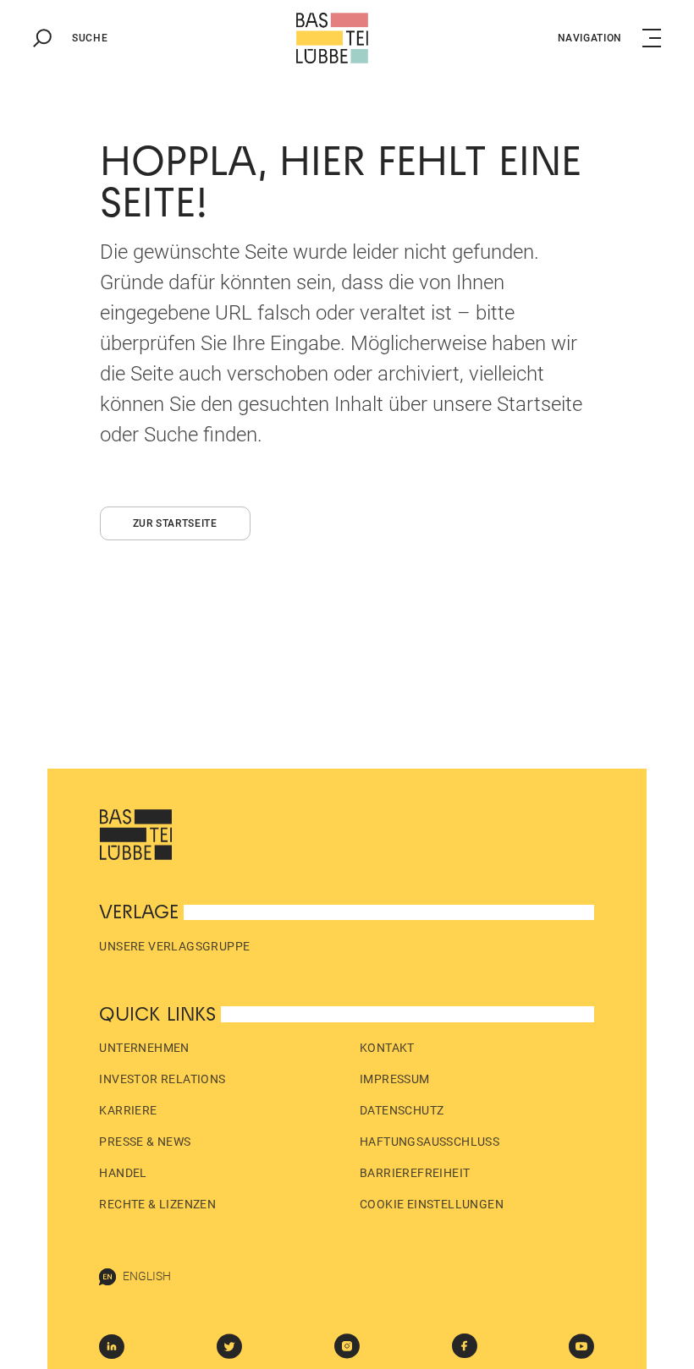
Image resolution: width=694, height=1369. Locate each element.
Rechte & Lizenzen (157, 1204)
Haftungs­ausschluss (429, 1141)
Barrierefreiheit (415, 1173)
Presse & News (144, 1141)
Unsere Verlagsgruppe (174, 946)
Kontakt (387, 1047)
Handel (122, 1173)
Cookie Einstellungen (432, 1204)
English (147, 1276)
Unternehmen (144, 1047)
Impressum (395, 1079)
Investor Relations (162, 1079)
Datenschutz (401, 1110)
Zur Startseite (175, 523)
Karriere (128, 1110)
